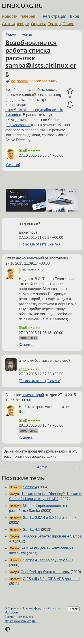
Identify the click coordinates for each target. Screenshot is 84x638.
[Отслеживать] (70, 105)
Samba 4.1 (31, 529)
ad (13, 81)
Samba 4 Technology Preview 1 (48, 560)
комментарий (33, 258)
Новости (9, 16)
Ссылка (12, 165)
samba (22, 81)
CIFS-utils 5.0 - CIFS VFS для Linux (51, 579)
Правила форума (33, 608)
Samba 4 (30, 487)
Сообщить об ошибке (18, 616)
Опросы (38, 24)
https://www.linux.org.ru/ (20, 621)
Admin (27, 34)
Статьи (8, 24)
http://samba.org (19, 125)
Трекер (54, 24)
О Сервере (11, 608)
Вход (74, 16)
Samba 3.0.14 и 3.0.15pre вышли (49, 518)
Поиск (68, 24)
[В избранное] (70, 91)
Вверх (73, 609)
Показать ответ (32, 244)
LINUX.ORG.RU (22, 6)
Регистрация (54, 16)
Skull (23, 150)
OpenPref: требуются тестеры (45, 572)
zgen (23, 369)
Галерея (27, 16)
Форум (23, 24)
